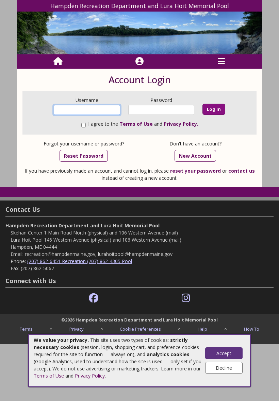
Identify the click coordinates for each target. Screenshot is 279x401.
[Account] (139, 61)
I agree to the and (143, 124)
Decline (224, 368)
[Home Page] (58, 61)
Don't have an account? (195, 143)
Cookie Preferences (140, 329)
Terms (26, 329)
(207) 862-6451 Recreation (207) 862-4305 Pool (79, 261)
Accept (223, 353)
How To (251, 329)
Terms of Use (49, 375)
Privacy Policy (90, 375)
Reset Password (83, 156)
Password (161, 100)
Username (87, 100)
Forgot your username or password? (84, 143)
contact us (241, 171)
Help (202, 329)
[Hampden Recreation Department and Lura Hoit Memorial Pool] (139, 32)
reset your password (195, 171)
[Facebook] (93, 298)
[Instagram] (186, 298)
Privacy (76, 329)
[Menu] (221, 61)
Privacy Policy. (181, 124)
